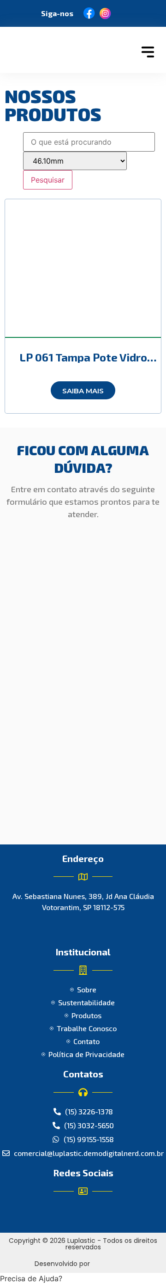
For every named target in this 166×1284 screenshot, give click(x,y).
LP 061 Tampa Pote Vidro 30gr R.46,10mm (83, 362)
